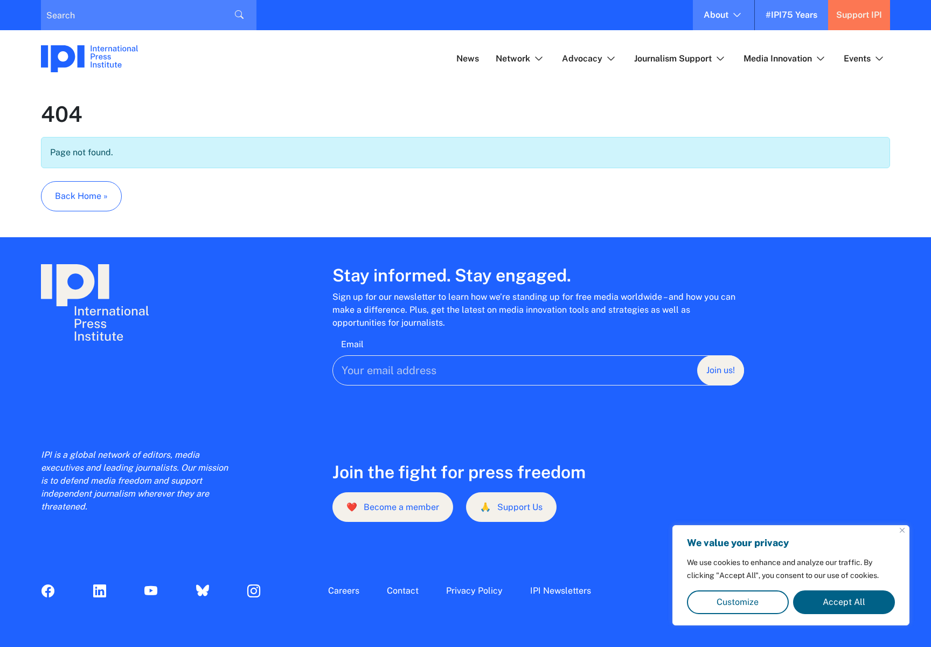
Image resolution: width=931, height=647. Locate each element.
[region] (790, 575)
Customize (738, 602)
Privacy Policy (474, 591)
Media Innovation (778, 58)
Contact (403, 591)
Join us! (720, 370)
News (467, 58)
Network (513, 58)
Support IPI (859, 15)
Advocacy (582, 58)
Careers (343, 591)
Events (857, 58)
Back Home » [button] (81, 196)
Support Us (511, 507)
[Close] (902, 530)
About (716, 15)
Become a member (392, 507)
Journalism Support (673, 58)
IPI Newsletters (560, 591)
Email (352, 344)
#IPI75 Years (791, 15)
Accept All (844, 602)
